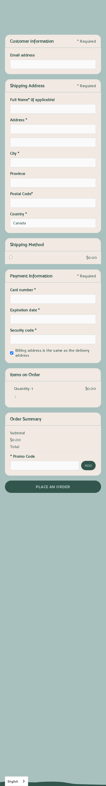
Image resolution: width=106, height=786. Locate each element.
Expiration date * (25, 310)
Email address (22, 55)
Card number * (23, 289)
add (88, 465)
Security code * (23, 330)
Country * (18, 214)
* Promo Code (22, 456)
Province (17, 173)
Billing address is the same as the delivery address (52, 353)
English (13, 781)
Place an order (53, 486)
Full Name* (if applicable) (32, 99)
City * (14, 153)
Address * (18, 119)
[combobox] (16, 781)
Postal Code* (22, 193)
